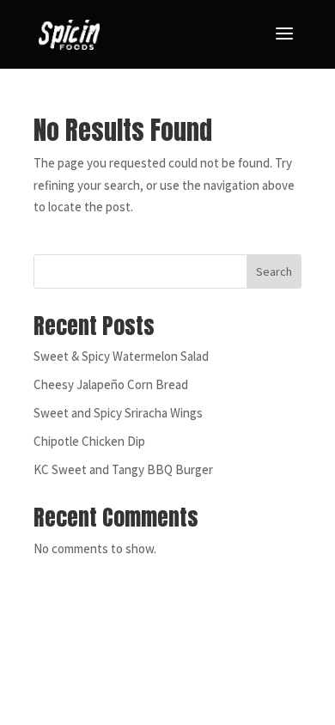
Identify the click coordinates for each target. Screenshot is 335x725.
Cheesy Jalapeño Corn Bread (111, 384)
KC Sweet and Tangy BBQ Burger (123, 469)
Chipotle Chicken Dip (89, 441)
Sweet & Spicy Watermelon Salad (121, 356)
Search (274, 271)
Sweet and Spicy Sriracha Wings (118, 413)
